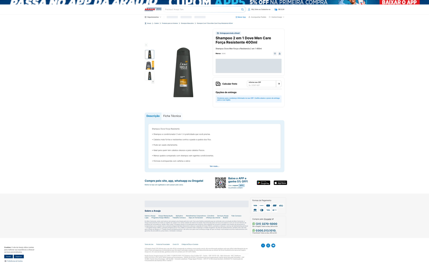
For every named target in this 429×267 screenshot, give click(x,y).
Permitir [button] (8, 256)
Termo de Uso (149, 244)
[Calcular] (279, 83)
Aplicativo (179, 216)
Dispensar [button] (19, 256)
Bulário (225, 218)
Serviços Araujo (222, 216)
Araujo (149, 23)
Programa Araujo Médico (160, 218)
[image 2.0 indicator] (149, 65)
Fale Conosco (236, 216)
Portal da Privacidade (163, 244)
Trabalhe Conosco (179, 218)
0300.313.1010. (265, 230)
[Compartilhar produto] (280, 53)
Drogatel (267, 219)
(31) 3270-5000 (266, 223)
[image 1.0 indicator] (149, 54)
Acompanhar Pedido (258, 17)
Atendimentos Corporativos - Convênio (200, 216)
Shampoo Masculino (187, 23)
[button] (13, 261)
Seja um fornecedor (196, 218)
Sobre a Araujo (150, 216)
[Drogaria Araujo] (153, 9)
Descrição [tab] (153, 116)
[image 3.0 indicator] (149, 75)
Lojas (146, 218)
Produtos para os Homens (170, 23)
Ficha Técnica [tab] (172, 116)
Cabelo (156, 23)
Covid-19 (176, 244)
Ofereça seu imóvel (213, 218)
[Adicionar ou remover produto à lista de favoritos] (275, 53)
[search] (204, 9)
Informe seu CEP (255, 82)
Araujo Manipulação (165, 216)
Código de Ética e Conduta (190, 244)
